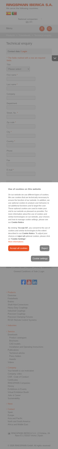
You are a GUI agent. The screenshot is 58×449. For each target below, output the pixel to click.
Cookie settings (40, 258)
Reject (44, 248)
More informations (15, 242)
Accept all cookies (18, 248)
